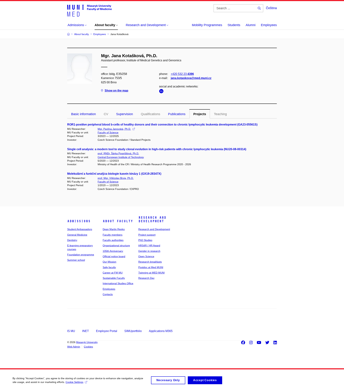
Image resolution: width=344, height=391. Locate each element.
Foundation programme (80, 254)
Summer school (76, 260)
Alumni (250, 25)
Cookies (88, 346)
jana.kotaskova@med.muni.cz (191, 78)
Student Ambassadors (79, 229)
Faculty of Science (108, 132)
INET (85, 331)
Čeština (271, 8)
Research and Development (152, 219)
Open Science (146, 256)
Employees (269, 25)
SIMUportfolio (133, 331)
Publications (176, 114)
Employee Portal (106, 331)
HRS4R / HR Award (149, 245)
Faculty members (112, 234)
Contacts (108, 294)
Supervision (124, 114)
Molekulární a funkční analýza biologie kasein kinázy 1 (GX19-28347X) (114, 173)
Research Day (146, 278)
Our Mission (109, 261)
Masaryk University (87, 342)
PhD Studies (145, 240)
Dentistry (72, 240)
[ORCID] (162, 91)
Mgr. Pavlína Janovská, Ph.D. (114, 128)
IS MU (71, 331)
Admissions (78, 221)
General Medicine (77, 234)
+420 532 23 (182, 73)
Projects (199, 114)
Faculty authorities (113, 240)
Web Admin (73, 346)
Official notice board (114, 256)
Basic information (83, 114)
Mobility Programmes (207, 25)
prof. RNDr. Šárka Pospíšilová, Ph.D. (118, 153)
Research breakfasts (150, 261)
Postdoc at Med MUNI (150, 267)
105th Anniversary (113, 251)
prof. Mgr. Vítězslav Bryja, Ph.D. (116, 178)
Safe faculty (109, 267)
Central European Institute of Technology (121, 157)
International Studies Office (118, 283)
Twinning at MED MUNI (151, 272)
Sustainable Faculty (114, 278)
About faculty (118, 221)
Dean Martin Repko (114, 229)
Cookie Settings (74, 382)
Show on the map (116, 90)
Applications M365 (161, 331)
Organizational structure (116, 245)
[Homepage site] (89, 10)
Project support (147, 234)
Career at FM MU (113, 272)
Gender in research (149, 251)
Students (234, 25)
